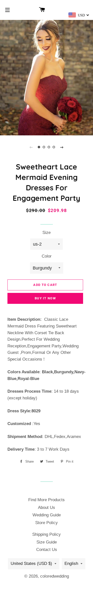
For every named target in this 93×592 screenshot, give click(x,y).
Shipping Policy (46, 534)
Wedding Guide (46, 515)
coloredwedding (54, 576)
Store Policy (46, 522)
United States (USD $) (31, 563)
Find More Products (46, 499)
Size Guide (46, 542)
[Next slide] (62, 147)
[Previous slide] (31, 147)
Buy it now (45, 298)
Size (46, 232)
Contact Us (46, 549)
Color (47, 256)
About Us (46, 507)
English (71, 563)
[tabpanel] (46, 77)
